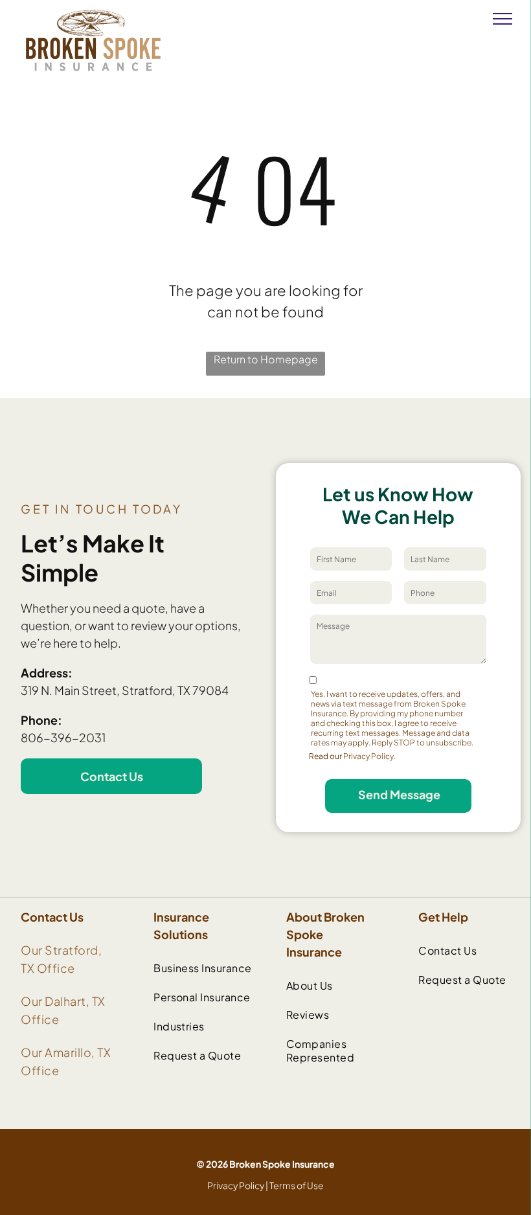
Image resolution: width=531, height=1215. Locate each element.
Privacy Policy (235, 1185)
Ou (29, 949)
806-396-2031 (63, 737)
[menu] (502, 19)
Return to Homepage (266, 359)
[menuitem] (205, 967)
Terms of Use (296, 1185)
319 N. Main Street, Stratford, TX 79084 (125, 690)
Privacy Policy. (369, 756)
